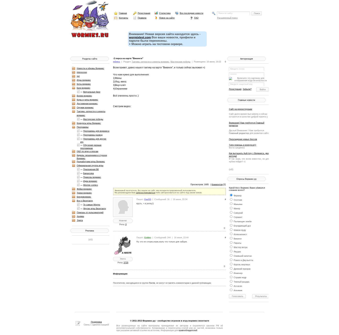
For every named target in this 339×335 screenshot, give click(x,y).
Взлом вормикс (84, 96)
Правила (142, 18)
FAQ (196, 18)
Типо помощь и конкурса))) (242, 145)
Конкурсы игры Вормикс (89, 123)
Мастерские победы (93, 119)
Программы (82, 127)
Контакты (123, 18)
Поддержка (96, 322)
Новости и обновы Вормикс (90, 68)
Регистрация (144, 13)
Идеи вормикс (90, 181)
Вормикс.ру (149, 321)
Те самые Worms (91, 204)
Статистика (164, 13)
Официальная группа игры (90, 165)
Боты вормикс (84, 84)
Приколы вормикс (92, 177)
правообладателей (188, 330)
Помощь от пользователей (90, 212)
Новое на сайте (167, 18)
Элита (80, 220)
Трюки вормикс (84, 193)
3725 (126, 262)
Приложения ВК (91, 169)
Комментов (217, 184)
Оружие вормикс (85, 107)
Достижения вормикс (87, 103)
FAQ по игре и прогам (87, 151)
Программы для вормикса (96, 131)
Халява (80, 216)
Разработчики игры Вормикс (91, 161)
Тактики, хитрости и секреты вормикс (150, 61)
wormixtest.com (140, 37)
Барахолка (88, 173)
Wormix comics (90, 185)
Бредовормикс (84, 197)
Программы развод (92, 135)
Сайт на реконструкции (240, 109)
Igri (78, 76)
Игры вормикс (84, 80)
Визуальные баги (91, 92)
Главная (123, 13)
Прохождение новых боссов (243, 139)
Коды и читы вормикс (87, 99)
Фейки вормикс (84, 189)
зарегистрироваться (145, 192)
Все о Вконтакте (85, 201)
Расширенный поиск (227, 18)
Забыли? (247, 89)
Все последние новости (191, 13)
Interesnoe (82, 72)
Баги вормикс (83, 88)
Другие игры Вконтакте (94, 208)
